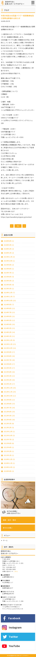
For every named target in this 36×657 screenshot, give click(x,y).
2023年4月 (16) (9, 372)
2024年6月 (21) (9, 316)
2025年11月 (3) (9, 257)
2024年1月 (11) (9, 336)
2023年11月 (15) (9, 344)
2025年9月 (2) (8, 265)
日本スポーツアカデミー (14, 3)
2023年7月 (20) (9, 360)
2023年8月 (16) (9, 356)
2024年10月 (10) (9, 300)
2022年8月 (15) (9, 403)
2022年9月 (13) (9, 400)
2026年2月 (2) (8, 249)
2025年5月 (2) (8, 280)
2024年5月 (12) (9, 320)
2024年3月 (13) (9, 328)
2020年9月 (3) (8, 471)
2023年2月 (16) (9, 380)
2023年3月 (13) (9, 376)
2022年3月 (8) (8, 423)
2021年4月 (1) (8, 447)
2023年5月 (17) (9, 368)
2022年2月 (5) (8, 427)
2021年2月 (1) (8, 451)
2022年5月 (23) (9, 415)
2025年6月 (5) (8, 276)
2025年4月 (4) (8, 284)
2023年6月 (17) (9, 364)
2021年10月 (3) (9, 435)
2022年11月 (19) (9, 392)
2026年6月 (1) (8, 241)
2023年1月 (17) (9, 384)
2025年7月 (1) (8, 272)
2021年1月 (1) (8, 455)
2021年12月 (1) (9, 431)
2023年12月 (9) (9, 340)
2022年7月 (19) (9, 407)
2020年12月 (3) (9, 459)
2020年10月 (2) (9, 467)
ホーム (5, 540)
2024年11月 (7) (9, 296)
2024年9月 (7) (8, 304)
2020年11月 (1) (9, 463)
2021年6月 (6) (8, 443)
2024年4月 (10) (9, 324)
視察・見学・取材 (9, 520)
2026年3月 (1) (8, 245)
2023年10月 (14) (9, 348)
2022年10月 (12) (9, 396)
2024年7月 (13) (9, 312)
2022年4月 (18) (9, 419)
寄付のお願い (8, 528)
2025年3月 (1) (8, 288)
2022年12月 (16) (9, 388)
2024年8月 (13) (9, 308)
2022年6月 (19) (9, 411)
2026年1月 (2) (8, 253)
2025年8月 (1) (8, 268)
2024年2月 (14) (9, 332)
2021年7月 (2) (8, 439)
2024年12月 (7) (9, 292)
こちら (16, 571)
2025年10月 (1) (9, 261)
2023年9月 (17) (9, 352)
